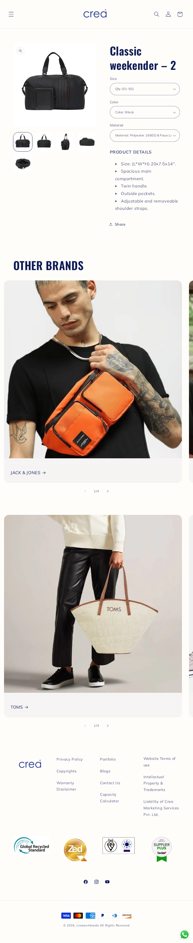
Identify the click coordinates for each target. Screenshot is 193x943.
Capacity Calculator (109, 797)
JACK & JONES (25, 472)
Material (116, 125)
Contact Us (110, 782)
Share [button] (120, 224)
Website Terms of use (159, 761)
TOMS (17, 707)
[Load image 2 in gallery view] (44, 141)
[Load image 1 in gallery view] (22, 141)
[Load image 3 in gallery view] (65, 141)
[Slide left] (85, 491)
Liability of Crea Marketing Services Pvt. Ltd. (161, 808)
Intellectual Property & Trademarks (154, 783)
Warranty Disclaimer (66, 786)
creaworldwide (87, 925)
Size (113, 78)
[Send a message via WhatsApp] (184, 934)
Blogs (105, 771)
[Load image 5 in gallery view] (22, 163)
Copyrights (66, 771)
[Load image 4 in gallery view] (87, 141)
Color (114, 102)
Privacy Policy (70, 759)
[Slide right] (107, 491)
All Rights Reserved (115, 925)
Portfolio (108, 759)
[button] (11, 14)
